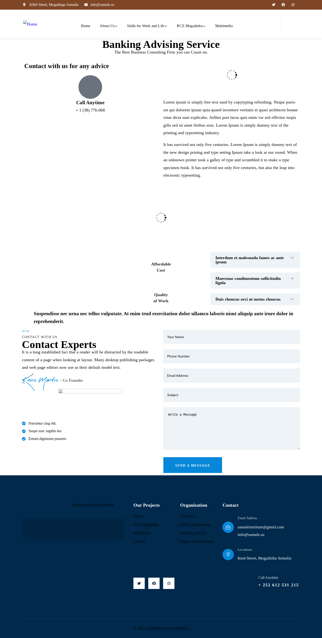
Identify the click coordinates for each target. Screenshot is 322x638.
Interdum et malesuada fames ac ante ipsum (249, 259)
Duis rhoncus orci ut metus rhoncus (248, 299)
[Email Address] (228, 527)
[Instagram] (293, 4)
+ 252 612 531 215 (278, 585)
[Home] (30, 24)
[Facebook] (283, 4)
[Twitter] (273, 4)
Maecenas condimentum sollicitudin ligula (248, 280)
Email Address (247, 518)
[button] (255, 260)
